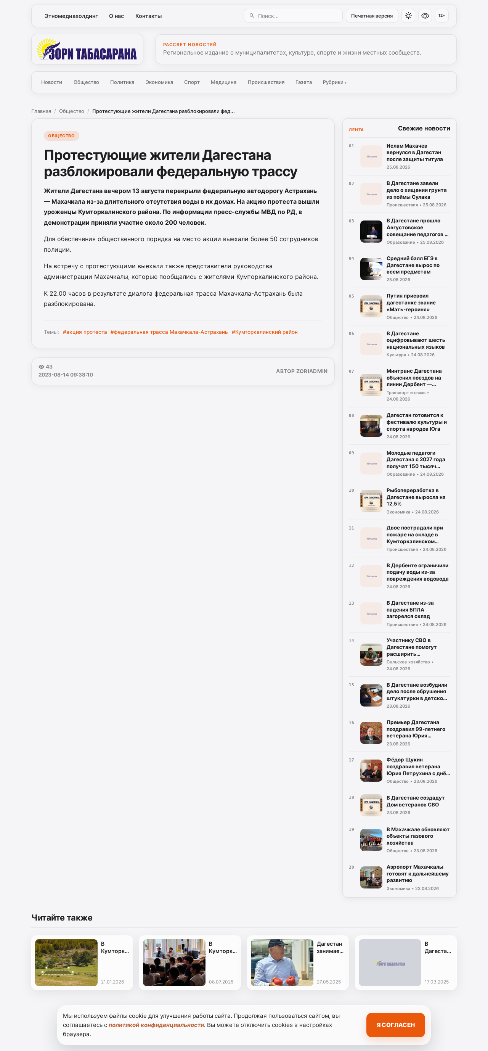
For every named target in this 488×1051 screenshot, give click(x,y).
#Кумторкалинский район (265, 332)
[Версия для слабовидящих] (425, 16)
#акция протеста (85, 332)
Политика (122, 82)
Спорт (192, 82)
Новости (51, 82)
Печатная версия (372, 16)
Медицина (223, 82)
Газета (303, 82)
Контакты (148, 16)
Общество (86, 82)
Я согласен (396, 1024)
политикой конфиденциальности (156, 1024)
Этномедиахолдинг (71, 16)
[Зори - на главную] (87, 49)
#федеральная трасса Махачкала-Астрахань (169, 332)
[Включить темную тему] (408, 16)
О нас (116, 16)
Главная (41, 111)
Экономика (159, 82)
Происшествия (266, 82)
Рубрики (335, 82)
